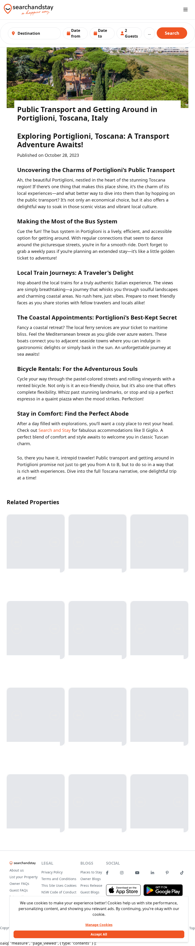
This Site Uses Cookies (59, 885)
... (149, 33)
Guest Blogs (89, 892)
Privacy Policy (52, 872)
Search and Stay (55, 430)
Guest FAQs (19, 890)
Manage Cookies (98, 924)
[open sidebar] (185, 9)
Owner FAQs (19, 883)
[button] (75, 33)
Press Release (91, 885)
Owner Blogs (90, 879)
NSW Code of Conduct (58, 892)
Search (172, 33)
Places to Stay (91, 872)
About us (17, 870)
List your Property (24, 877)
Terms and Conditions (58, 879)
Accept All (99, 934)
